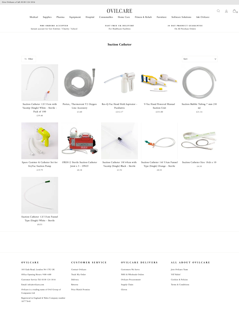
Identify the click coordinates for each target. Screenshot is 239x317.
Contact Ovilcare (78, 270)
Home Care (124, 17)
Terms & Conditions (180, 285)
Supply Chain (127, 285)
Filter (30, 59)
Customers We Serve (130, 270)
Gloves (124, 290)
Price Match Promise (80, 290)
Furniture (162, 17)
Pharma (60, 17)
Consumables (106, 17)
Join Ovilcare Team (179, 270)
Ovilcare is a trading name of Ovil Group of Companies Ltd (41, 291)
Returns (74, 285)
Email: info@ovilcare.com (32, 285)
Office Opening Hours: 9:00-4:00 (36, 275)
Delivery (75, 280)
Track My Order (78, 275)
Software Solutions (181, 17)
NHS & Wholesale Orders (132, 275)
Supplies (47, 17)
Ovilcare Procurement (131, 280)
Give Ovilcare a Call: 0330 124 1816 (18, 2)
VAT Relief (175, 275)
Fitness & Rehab (143, 17)
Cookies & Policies (179, 280)
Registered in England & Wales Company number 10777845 (43, 299)
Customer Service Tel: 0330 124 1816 (38, 280)
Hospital (90, 17)
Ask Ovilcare (202, 17)
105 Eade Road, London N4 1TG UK (38, 270)
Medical (34, 17)
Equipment (75, 17)
